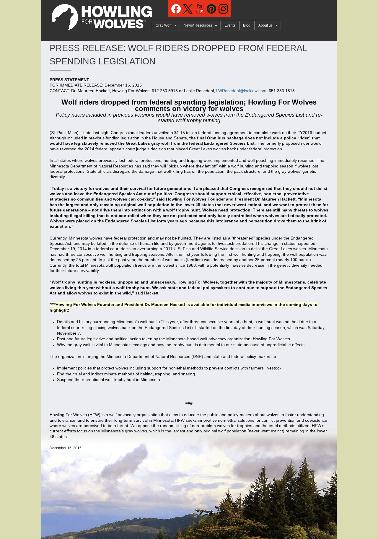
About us (264, 25)
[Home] (96, 15)
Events (229, 25)
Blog (246, 25)
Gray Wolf (161, 25)
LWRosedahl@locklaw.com (241, 90)
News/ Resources (196, 25)
